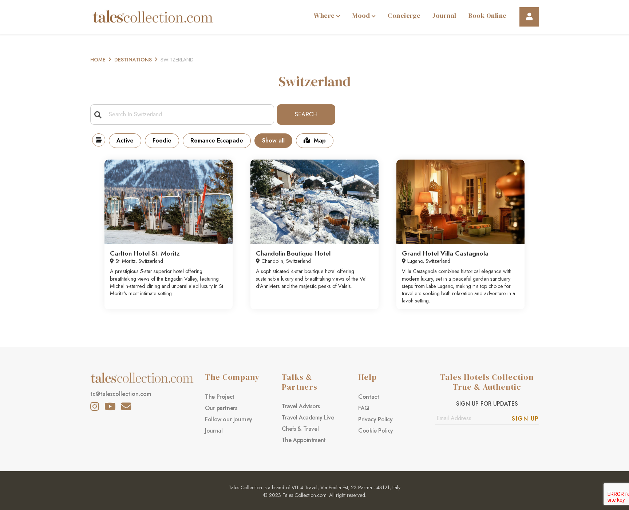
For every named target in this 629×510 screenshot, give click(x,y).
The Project (219, 397)
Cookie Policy (375, 430)
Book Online (487, 15)
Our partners (221, 408)
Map (320, 140)
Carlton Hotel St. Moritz (145, 253)
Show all (273, 140)
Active (125, 140)
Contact (368, 397)
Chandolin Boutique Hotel (293, 253)
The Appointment (304, 440)
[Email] (126, 406)
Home (98, 59)
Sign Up (525, 418)
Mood (362, 15)
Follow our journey (228, 419)
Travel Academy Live (308, 417)
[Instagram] (94, 406)
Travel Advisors (301, 406)
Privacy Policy (375, 419)
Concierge (404, 15)
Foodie (162, 140)
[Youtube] (110, 406)
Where (325, 15)
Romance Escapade (216, 140)
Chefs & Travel (300, 429)
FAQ (363, 408)
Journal (444, 15)
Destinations (133, 59)
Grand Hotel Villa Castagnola (445, 253)
